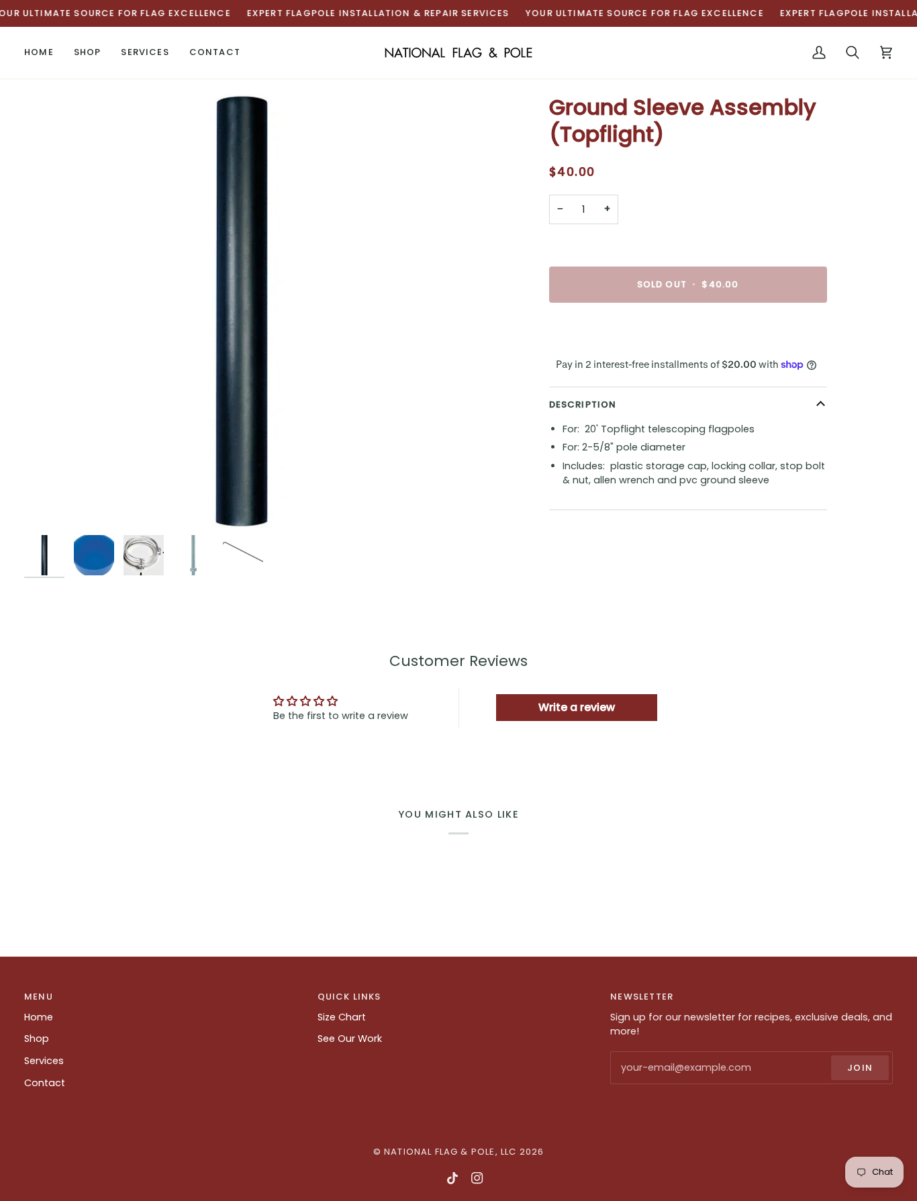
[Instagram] (477, 1178)
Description (583, 404)
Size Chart (342, 1017)
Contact (44, 1083)
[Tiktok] (452, 1178)
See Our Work (350, 1038)
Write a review (576, 707)
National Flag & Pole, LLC (450, 1151)
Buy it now (688, 330)
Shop (36, 1038)
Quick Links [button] (349, 996)
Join (860, 1067)
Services (44, 1060)
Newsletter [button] (641, 996)
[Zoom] (241, 311)
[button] (87, 53)
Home (38, 1017)
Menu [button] (38, 996)
